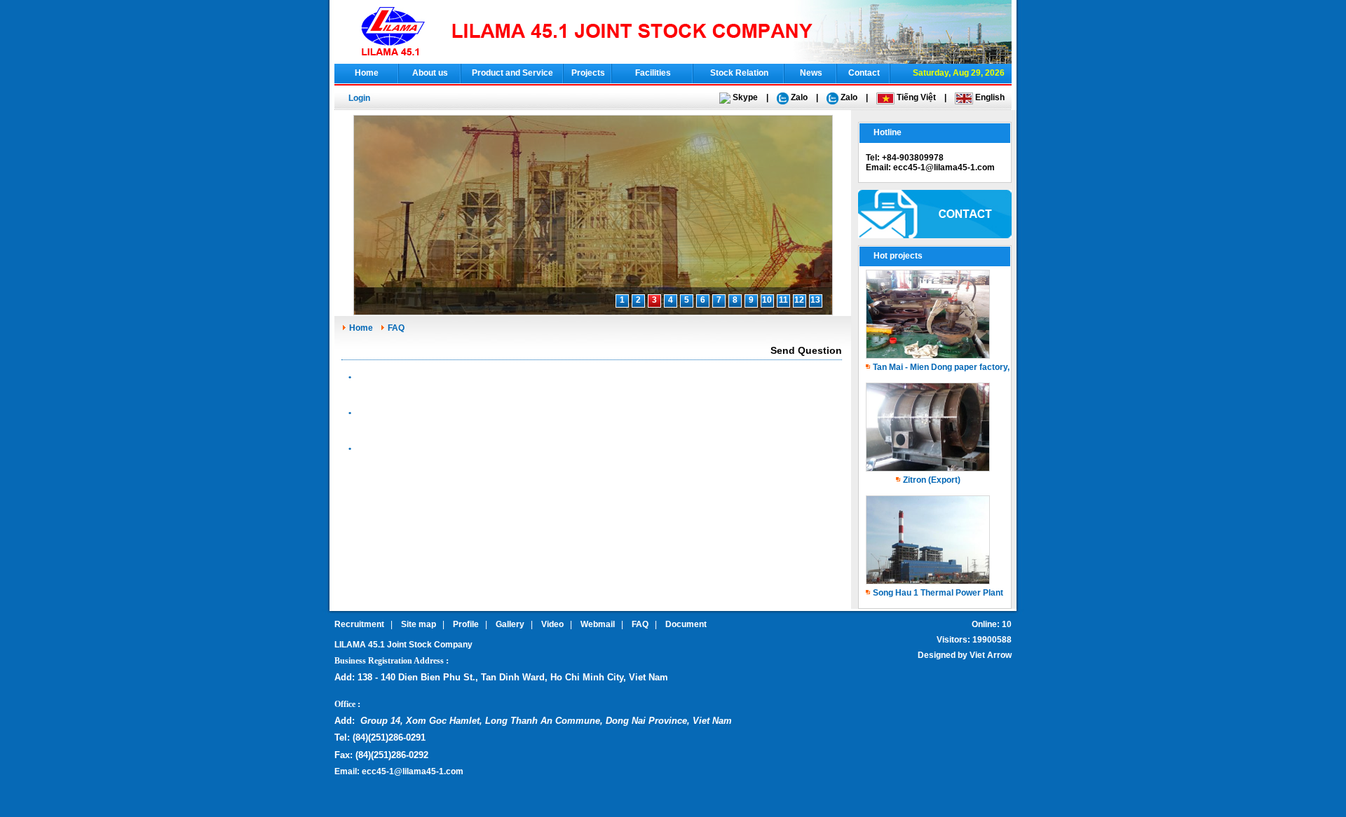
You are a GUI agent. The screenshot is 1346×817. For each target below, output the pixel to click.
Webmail (597, 624)
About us (430, 73)
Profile (466, 624)
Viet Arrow (991, 655)
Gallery (510, 624)
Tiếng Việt (915, 97)
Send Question (806, 350)
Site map (418, 624)
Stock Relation (739, 73)
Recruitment (359, 624)
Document (686, 624)
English (989, 97)
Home (367, 73)
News (811, 73)
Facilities (653, 73)
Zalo (798, 97)
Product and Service (512, 73)
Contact (864, 73)
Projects (588, 73)
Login (359, 98)
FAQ (396, 328)
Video (552, 624)
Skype (744, 97)
